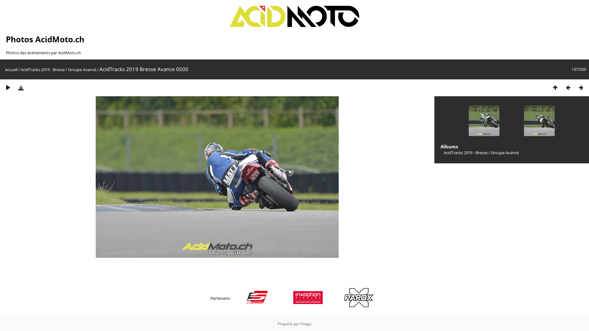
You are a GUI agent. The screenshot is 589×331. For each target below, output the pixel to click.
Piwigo (305, 323)
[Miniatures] (555, 87)
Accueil (11, 69)
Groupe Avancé (82, 69)
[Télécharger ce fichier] (20, 87)
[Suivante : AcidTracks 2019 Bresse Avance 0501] (581, 87)
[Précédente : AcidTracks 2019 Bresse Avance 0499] (568, 87)
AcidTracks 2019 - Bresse (43, 69)
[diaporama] (8, 87)
